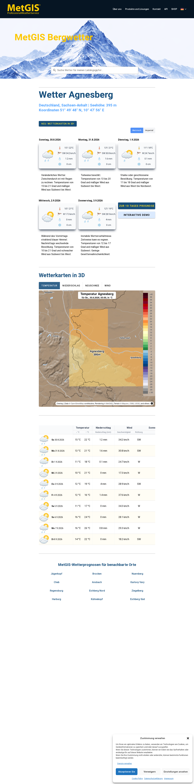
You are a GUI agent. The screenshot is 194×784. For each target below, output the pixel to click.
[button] (187, 738)
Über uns (117, 9)
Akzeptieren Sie (126, 771)
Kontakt (157, 9)
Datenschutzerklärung (153, 778)
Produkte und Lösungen (137, 9)
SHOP (174, 9)
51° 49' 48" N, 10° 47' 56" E (82, 110)
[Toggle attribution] (152, 403)
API (166, 9)
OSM (132, 403)
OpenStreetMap (77, 403)
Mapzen (125, 403)
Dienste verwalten (124, 763)
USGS (137, 403)
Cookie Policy (137, 778)
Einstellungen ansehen (176, 771)
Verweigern (150, 771)
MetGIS (109, 403)
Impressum (169, 778)
